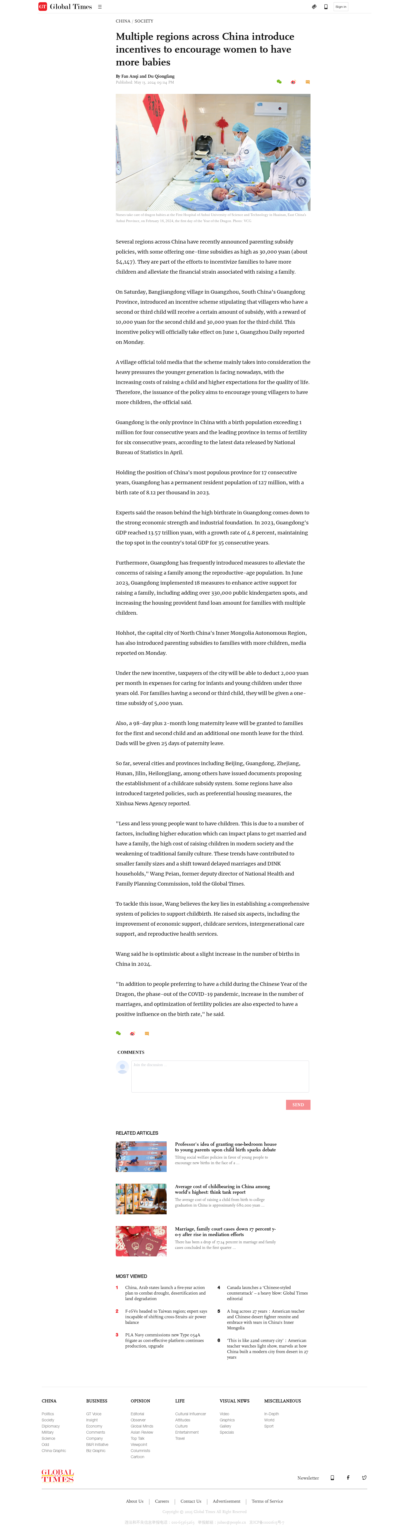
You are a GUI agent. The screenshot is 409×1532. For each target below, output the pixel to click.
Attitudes (182, 1419)
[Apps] (323, 7)
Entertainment (187, 1432)
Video (224, 1413)
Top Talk (137, 1438)
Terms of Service (267, 1501)
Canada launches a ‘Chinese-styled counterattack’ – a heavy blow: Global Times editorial (267, 1293)
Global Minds (142, 1426)
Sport (269, 1426)
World (269, 1419)
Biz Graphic (95, 1450)
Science (48, 1438)
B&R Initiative (97, 1444)
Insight (92, 1419)
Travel (180, 1438)
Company (94, 1438)
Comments (95, 1432)
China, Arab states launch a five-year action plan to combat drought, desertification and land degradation (165, 1293)
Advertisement (226, 1501)
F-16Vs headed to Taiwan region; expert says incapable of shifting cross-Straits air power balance (166, 1317)
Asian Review (142, 1432)
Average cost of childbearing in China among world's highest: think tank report (222, 1189)
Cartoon (137, 1456)
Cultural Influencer (190, 1413)
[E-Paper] (314, 7)
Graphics (227, 1419)
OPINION (140, 1401)
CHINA (123, 21)
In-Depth (271, 1413)
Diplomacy (51, 1426)
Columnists (140, 1450)
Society (48, 1419)
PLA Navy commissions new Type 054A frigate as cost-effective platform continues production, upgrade (164, 1340)
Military (47, 1432)
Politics (48, 1413)
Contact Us (191, 1501)
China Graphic (54, 1450)
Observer (138, 1419)
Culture (181, 1426)
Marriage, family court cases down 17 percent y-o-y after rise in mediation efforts (225, 1231)
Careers (162, 1501)
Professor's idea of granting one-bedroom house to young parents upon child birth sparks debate (226, 1147)
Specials (227, 1432)
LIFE (179, 1401)
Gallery (225, 1426)
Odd (45, 1444)
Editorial (137, 1413)
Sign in (341, 7)
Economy (94, 1426)
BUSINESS (96, 1401)
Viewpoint (139, 1444)
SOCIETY (144, 21)
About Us (135, 1501)
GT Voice (93, 1413)
